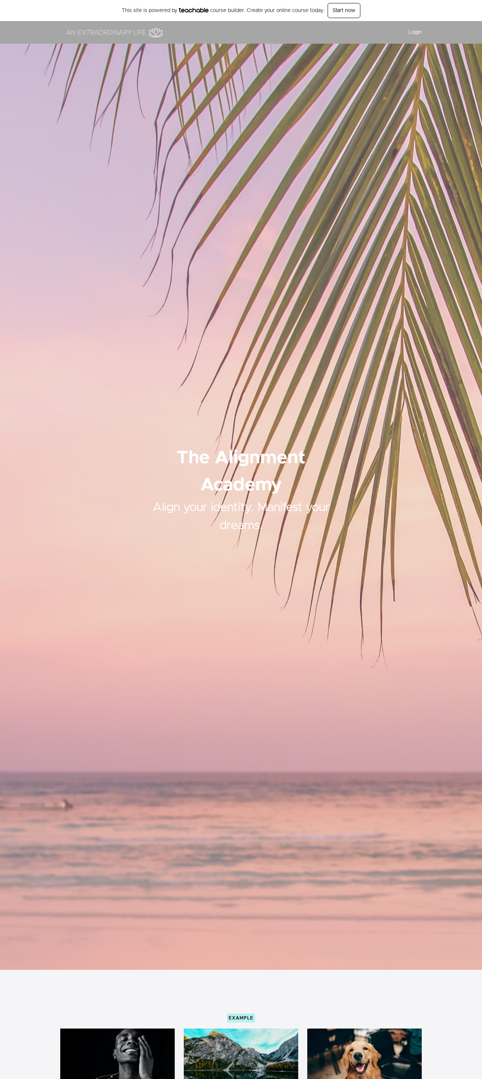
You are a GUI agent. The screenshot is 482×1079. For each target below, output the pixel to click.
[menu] (412, 32)
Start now (344, 10)
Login (415, 32)
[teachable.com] (194, 10)
